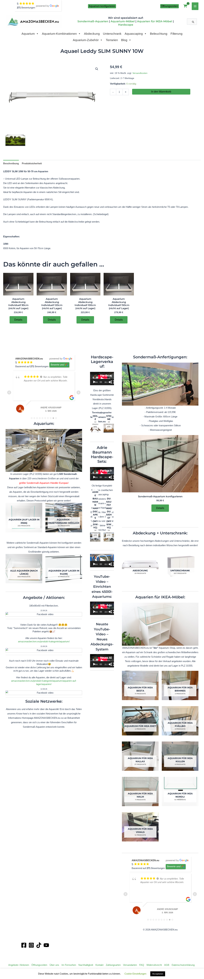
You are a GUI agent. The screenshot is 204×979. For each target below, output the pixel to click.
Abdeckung (92, 33)
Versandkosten (139, 73)
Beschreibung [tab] (11, 163)
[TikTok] (39, 945)
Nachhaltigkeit (85, 965)
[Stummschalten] (110, 382)
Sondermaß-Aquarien (92, 21)
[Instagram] (31, 945)
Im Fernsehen (69, 965)
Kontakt (99, 965)
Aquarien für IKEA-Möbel (154, 21)
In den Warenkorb (161, 91)
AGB (166, 965)
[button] (102, 6)
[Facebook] (24, 945)
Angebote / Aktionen (18, 965)
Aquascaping (134, 33)
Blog (124, 40)
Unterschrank (112, 33)
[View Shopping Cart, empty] (185, 6)
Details (18, 319)
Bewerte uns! (57, 364)
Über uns (54, 965)
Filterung (176, 33)
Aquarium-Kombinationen (59, 33)
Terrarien (112, 40)
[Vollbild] (112, 382)
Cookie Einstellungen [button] (135, 973)
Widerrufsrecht (154, 965)
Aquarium (28, 33)
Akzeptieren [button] (157, 974)
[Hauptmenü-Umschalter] (195, 6)
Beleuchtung (158, 33)
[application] (102, 378)
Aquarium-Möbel (123, 21)
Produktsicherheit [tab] (32, 163)
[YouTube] (46, 945)
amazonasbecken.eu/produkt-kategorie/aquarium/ (44, 641)
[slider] (101, 564)
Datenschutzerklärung (183, 965)
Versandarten (130, 965)
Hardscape (125, 24)
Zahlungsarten (113, 965)
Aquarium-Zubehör (86, 40)
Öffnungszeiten (39, 965)
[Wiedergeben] (94, 382)
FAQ (141, 965)
